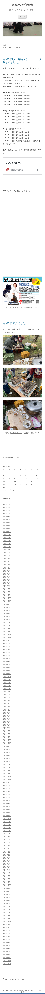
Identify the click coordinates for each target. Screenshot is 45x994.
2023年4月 (7, 622)
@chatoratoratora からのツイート (15, 457)
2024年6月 (7, 580)
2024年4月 (7, 586)
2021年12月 (7, 671)
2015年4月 (7, 909)
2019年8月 (7, 752)
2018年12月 (7, 776)
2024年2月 (7, 592)
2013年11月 (7, 961)
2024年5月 (7, 583)
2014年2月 (7, 952)
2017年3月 (7, 840)
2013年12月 (7, 958)
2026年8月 (7, 504)
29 (37, 485)
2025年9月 (7, 535)
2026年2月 (7, 520)
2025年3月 (7, 553)
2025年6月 (7, 544)
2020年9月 (7, 713)
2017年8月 (7, 825)
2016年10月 (7, 855)
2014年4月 (7, 946)
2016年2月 (7, 879)
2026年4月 (7, 513)
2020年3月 (7, 731)
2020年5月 (7, 725)
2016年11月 (7, 852)
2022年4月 (7, 659)
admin (26, 308)
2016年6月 (7, 867)
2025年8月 (7, 538)
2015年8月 (7, 897)
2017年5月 (7, 834)
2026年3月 (7, 517)
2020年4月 (7, 728)
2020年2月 (7, 734)
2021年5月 (7, 689)
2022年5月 (7, 655)
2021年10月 (7, 677)
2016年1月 (7, 882)
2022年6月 (7, 652)
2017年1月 (7, 846)
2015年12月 (7, 885)
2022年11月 (7, 637)
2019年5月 (7, 761)
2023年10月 (7, 604)
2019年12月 (7, 740)
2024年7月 (7, 577)
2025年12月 (7, 526)
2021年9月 (7, 680)
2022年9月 (7, 643)
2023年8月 (7, 610)
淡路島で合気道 (22, 5)
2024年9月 (7, 571)
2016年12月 (7, 849)
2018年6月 (7, 794)
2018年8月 (7, 788)
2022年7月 (7, 649)
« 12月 (5, 490)
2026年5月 (7, 510)
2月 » (12, 490)
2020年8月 (7, 716)
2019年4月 (7, 764)
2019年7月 (7, 755)
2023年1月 (7, 631)
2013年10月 (7, 964)
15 (37, 479)
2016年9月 (7, 858)
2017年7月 (7, 828)
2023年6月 (7, 616)
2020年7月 (7, 719)
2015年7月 (7, 900)
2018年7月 (7, 791)
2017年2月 (7, 843)
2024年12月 (7, 562)
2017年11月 (7, 816)
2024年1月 (7, 595)
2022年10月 (7, 640)
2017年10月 (7, 819)
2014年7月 (7, 936)
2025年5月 (7, 547)
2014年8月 (7, 933)
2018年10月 (7, 782)
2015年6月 (7, 903)
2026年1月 (7, 523)
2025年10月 (7, 532)
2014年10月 (7, 927)
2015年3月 (7, 912)
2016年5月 (7, 870)
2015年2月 (7, 915)
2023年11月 (7, 601)
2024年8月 (7, 574)
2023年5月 (7, 619)
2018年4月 (7, 801)
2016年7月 (7, 864)
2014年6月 (7, 939)
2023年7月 (7, 613)
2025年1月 (7, 559)
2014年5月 (7, 943)
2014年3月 (7, 949)
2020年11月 (7, 707)
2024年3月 (7, 589)
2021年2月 (7, 698)
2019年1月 (7, 773)
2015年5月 (7, 906)
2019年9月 (7, 749)
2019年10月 (7, 746)
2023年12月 (7, 598)
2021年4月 (7, 692)
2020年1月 (7, 737)
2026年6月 (7, 507)
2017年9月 (7, 822)
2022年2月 (7, 665)
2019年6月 (7, 758)
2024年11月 (7, 565)
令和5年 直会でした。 (15, 323)
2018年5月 (7, 797)
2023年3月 (7, 625)
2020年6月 (7, 722)
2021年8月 (7, 683)
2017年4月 (7, 837)
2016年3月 (7, 876)
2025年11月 (7, 529)
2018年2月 (7, 807)
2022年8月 (7, 646)
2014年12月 (7, 921)
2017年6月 (7, 831)
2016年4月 (7, 873)
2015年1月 (7, 918)
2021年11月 (7, 674)
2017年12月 (7, 813)
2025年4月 (7, 550)
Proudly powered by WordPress (13, 979)
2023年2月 (7, 628)
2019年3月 (7, 767)
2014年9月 (7, 930)
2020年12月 (7, 704)
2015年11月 (7, 888)
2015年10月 (7, 891)
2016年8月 (7, 861)
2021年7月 (7, 686)
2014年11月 (7, 924)
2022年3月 (7, 662)
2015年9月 (7, 894)
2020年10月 (7, 710)
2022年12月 (7, 634)
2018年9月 (7, 785)
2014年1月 (7, 955)
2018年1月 (7, 810)
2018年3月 (7, 804)
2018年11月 (7, 779)
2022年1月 (7, 668)
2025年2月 (7, 556)
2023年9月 (7, 607)
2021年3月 (7, 695)
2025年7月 (7, 541)
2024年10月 (7, 568)
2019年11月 (7, 743)
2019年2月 (7, 770)
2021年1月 (7, 701)
